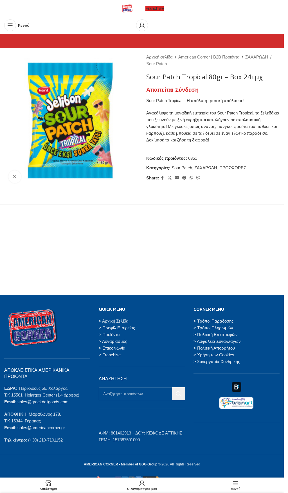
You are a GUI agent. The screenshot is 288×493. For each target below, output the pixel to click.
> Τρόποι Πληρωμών (213, 327)
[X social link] (169, 178)
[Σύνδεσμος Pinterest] (184, 178)
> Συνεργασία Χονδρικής (217, 361)
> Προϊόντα (109, 334)
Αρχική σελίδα (159, 57)
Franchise (154, 8)
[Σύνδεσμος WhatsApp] (191, 178)
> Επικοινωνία (112, 348)
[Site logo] (127, 8)
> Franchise (110, 354)
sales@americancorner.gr (41, 427)
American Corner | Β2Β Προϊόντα (209, 57)
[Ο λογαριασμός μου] (142, 25)
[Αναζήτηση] (178, 393)
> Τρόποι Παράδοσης (213, 321)
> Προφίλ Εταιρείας (117, 327)
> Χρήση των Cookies (214, 354)
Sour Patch (156, 63)
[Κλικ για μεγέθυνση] (14, 176)
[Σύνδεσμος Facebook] (162, 178)
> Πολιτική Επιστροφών (216, 334)
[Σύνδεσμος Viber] (198, 178)
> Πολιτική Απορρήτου (214, 348)
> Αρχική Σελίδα (114, 321)
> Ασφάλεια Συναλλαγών (217, 341)
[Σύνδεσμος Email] (177, 178)
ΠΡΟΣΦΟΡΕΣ (232, 167)
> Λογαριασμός (113, 341)
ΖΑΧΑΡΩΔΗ (256, 57)
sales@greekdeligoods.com (43, 401)
